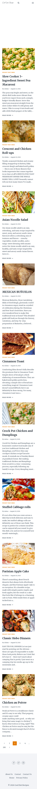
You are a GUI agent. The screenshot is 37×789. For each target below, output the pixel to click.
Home (11, 778)
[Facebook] (13, 762)
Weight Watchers (8, 72)
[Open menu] (33, 2)
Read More (7, 115)
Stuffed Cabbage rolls (16, 507)
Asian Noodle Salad (15, 219)
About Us (9, 774)
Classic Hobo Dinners (16, 638)
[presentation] (18, 59)
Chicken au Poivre (14, 702)
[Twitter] (18, 762)
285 (4, 747)
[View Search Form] (18, 3)
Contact (18, 774)
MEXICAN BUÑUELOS (17, 292)
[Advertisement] (18, 25)
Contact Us (27, 774)
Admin (6, 89)
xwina (6, 439)
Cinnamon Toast (13, 361)
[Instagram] (23, 762)
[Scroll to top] (32, 786)
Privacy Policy (22, 778)
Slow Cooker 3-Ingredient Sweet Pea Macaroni (16, 80)
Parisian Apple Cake (15, 571)
